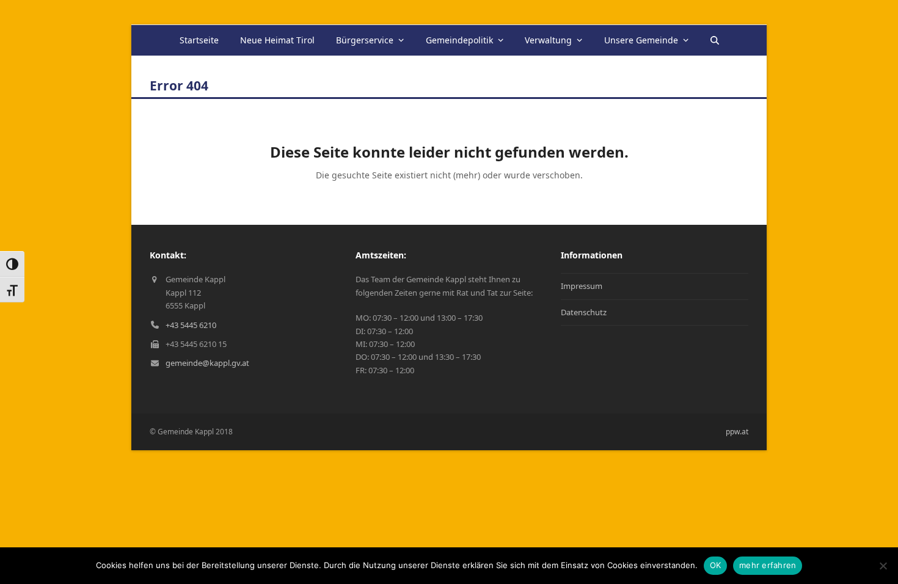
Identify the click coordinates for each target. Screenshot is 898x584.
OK (715, 565)
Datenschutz (584, 312)
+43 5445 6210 (191, 324)
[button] (714, 40)
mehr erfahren (767, 565)
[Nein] (883, 566)
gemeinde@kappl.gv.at (207, 362)
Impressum (581, 285)
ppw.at (737, 431)
